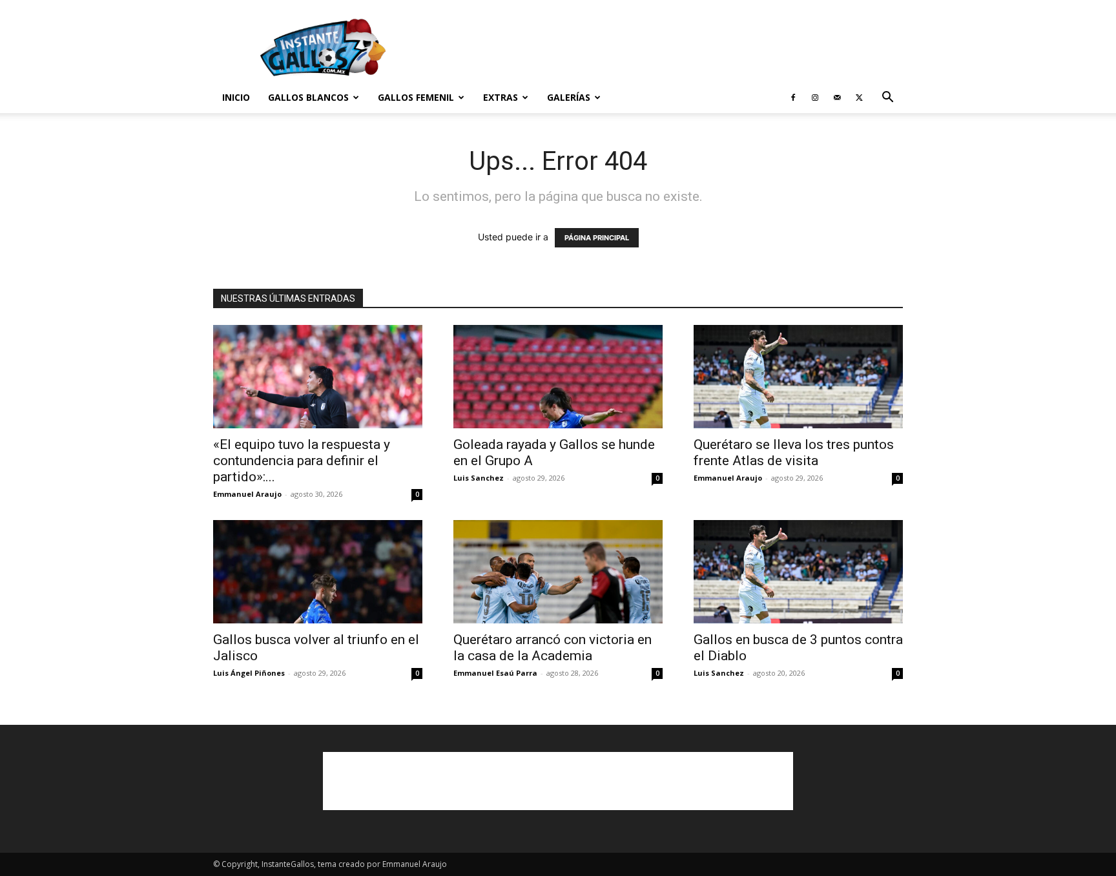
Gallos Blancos (308, 97)
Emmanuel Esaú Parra (495, 673)
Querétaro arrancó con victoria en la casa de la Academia (552, 647)
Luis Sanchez (478, 478)
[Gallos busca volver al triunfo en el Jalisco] (317, 571)
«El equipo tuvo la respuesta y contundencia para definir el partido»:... (301, 461)
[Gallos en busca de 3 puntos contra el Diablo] (798, 571)
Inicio (236, 97)
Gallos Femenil (416, 97)
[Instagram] (815, 97)
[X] (859, 97)
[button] (887, 98)
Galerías (568, 97)
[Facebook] (793, 97)
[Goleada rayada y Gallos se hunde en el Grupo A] (558, 376)
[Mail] (837, 97)
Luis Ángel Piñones (249, 673)
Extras (500, 97)
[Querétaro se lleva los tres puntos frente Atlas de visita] (798, 376)
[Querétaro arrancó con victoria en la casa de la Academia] (558, 571)
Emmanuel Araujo (247, 494)
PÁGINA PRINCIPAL (596, 237)
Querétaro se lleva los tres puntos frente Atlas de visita (794, 452)
